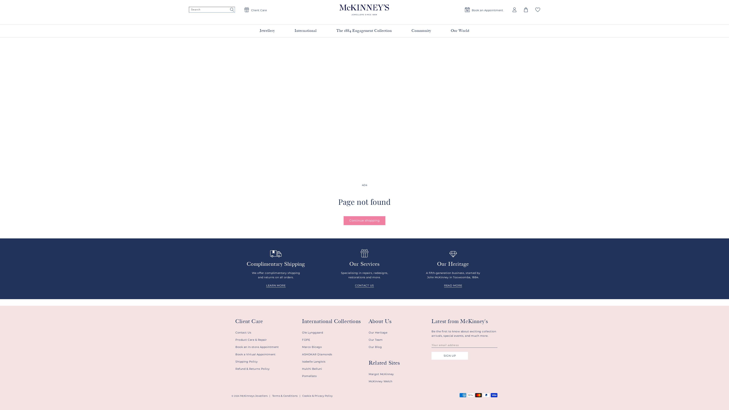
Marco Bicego (312, 347)
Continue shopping (364, 220)
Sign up (450, 355)
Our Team (376, 339)
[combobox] (360, 19)
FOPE (306, 339)
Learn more (276, 285)
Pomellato (309, 376)
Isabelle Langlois (314, 361)
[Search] (212, 10)
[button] (526, 9)
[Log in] (514, 9)
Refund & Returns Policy (252, 369)
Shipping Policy (246, 361)
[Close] (410, 19)
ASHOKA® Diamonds (317, 354)
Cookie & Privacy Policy (317, 395)
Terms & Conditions (285, 395)
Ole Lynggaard (312, 332)
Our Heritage (378, 332)
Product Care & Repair (251, 339)
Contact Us (243, 332)
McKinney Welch (380, 381)
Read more (453, 285)
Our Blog (375, 347)
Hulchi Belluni (312, 369)
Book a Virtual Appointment (255, 354)
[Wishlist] (537, 9)
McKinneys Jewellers (254, 395)
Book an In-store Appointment (257, 347)
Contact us (364, 285)
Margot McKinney (381, 374)
